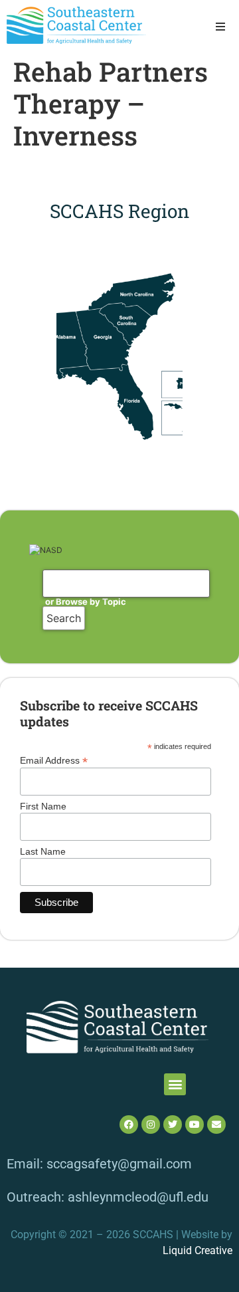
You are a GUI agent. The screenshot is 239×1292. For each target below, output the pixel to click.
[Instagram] (150, 1124)
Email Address (54, 760)
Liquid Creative (197, 1250)
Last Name (43, 851)
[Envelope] (216, 1124)
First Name (43, 806)
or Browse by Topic (85, 601)
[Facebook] (129, 1124)
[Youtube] (194, 1124)
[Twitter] (172, 1124)
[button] (220, 27)
